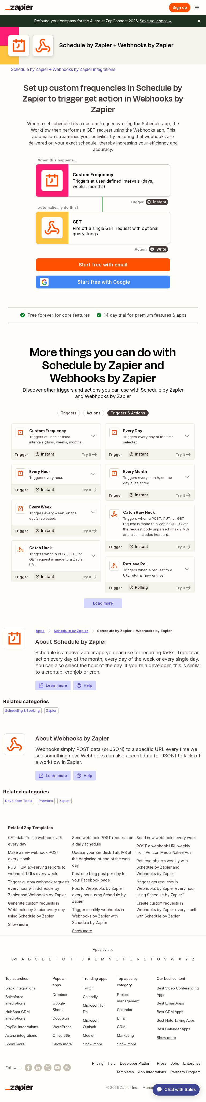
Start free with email (103, 265)
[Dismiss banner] (199, 21)
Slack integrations (20, 988)
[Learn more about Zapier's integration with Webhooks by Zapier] (14, 744)
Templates (125, 1072)
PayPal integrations (21, 1027)
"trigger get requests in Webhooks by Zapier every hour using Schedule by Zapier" (166, 888)
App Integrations (152, 1072)
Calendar (125, 1009)
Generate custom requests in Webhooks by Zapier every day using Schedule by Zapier (36, 909)
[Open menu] (197, 7)
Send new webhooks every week (167, 837)
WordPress (62, 1027)
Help (88, 685)
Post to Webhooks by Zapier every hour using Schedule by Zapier (99, 895)
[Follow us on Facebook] (28, 1067)
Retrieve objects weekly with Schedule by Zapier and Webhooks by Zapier (162, 867)
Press (162, 1063)
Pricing (98, 1063)
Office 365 (61, 1035)
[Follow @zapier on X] (48, 1067)
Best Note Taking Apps (176, 1020)
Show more (15, 1044)
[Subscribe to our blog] (67, 1067)
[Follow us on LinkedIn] (38, 1067)
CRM (121, 1027)
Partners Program (185, 1072)
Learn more (56, 685)
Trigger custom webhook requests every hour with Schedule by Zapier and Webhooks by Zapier (38, 888)
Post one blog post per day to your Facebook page (99, 876)
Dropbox (60, 994)
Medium (90, 1035)
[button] (103, 282)
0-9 (14, 959)
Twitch (88, 988)
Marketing (125, 1035)
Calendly (90, 997)
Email (121, 1018)
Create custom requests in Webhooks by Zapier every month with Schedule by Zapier (167, 909)
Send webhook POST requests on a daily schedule (102, 840)
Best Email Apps (170, 1003)
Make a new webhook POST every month (33, 855)
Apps (40, 630)
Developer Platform (136, 1063)
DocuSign (61, 1018)
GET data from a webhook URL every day (35, 840)
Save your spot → (156, 21)
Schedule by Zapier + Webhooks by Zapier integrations (63, 69)
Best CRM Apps (170, 1012)
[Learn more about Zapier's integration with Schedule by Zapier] (14, 638)
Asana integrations (21, 1035)
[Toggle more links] (38, 924)
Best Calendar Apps (173, 1029)
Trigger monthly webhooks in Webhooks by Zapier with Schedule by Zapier (98, 916)
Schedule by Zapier (71, 630)
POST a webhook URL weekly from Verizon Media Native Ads (164, 849)
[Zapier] (19, 7)
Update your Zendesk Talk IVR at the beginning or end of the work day (101, 859)
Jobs (175, 1063)
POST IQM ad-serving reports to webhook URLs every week (36, 870)
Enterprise (192, 1063)
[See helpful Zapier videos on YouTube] (57, 1067)
